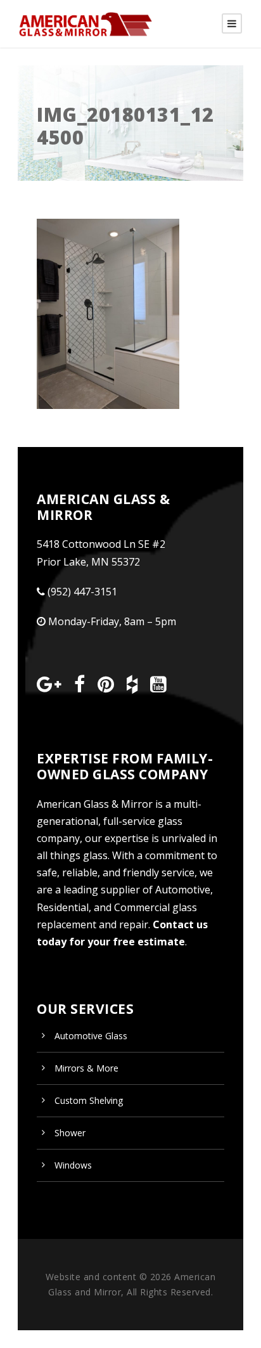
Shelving (88, 1100)
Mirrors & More (86, 1068)
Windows (73, 1165)
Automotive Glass (90, 1036)
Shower (70, 1133)
